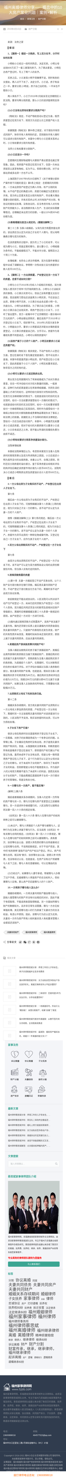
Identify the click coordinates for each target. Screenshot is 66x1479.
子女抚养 (15, 1298)
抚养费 (28, 1308)
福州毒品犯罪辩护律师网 (14, 1468)
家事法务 (31, 19)
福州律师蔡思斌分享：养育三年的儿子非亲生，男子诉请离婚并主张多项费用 (39, 969)
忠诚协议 (14, 1303)
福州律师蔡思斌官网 (49, 1462)
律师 (49, 1299)
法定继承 (50, 1308)
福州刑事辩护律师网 (22, 1465)
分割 (11, 1280)
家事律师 (32, 1298)
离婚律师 (26, 1335)
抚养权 (43, 1303)
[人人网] (38, 942)
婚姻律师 (48, 1294)
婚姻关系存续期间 (23, 1294)
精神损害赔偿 (44, 1335)
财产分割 (42, 19)
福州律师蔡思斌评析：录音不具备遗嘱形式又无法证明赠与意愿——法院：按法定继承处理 (29, 1141)
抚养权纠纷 (15, 1307)
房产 (24, 1303)
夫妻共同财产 (13, 932)
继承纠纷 (41, 1339)
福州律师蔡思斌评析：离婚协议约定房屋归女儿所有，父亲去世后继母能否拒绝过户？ (29, 1135)
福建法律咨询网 (56, 1465)
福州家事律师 (31, 932)
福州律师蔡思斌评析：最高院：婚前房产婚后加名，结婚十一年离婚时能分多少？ (39, 1034)
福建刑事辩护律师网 (40, 1465)
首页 (22, 19)
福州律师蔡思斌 (23, 1326)
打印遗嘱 (33, 1303)
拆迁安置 (38, 1307)
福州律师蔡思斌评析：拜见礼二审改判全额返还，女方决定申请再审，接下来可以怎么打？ (29, 1120)
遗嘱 (30, 1357)
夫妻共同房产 (44, 1285)
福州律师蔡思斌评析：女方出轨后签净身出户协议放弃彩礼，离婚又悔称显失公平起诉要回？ (39, 982)
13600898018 (9, 1435)
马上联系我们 (34, 1264)
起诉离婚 (14, 1357)
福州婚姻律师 (40, 1312)
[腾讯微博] (29, 942)
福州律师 (47, 1317)
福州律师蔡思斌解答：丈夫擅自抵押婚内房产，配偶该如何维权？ (29, 1146)
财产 (24, 1344)
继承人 (18, 1340)
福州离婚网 (18, 1462)
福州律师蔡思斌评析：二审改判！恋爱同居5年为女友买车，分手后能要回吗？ (40, 995)
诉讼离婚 (13, 1344)
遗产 (24, 1358)
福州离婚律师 (49, 932)
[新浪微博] (20, 942)
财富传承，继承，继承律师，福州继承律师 (32, 1350)
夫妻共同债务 (20, 1285)
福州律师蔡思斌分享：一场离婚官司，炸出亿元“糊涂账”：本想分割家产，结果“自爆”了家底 (39, 1008)
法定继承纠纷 (17, 1312)
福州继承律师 (48, 1330)
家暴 (43, 1299)
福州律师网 (30, 1468)
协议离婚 (23, 1280)
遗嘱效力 (38, 1357)
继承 (10, 1340)
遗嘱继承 (47, 1357)
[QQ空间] (34, 942)
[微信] (25, 942)
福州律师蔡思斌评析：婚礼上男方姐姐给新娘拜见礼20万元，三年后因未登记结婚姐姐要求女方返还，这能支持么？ (29, 1125)
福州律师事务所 (18, 1321)
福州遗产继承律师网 (32, 1462)
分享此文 (11, 942)
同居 (35, 1280)
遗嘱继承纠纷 (16, 1361)
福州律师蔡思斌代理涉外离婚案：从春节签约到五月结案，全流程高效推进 (39, 1021)
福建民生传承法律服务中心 (46, 1468)
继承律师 (28, 1339)
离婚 (12, 1335)
